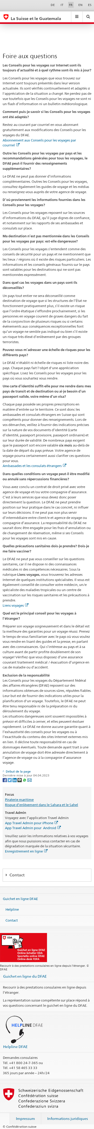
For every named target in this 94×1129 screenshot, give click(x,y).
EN (80, 5)
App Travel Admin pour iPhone (29, 823)
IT (62, 5)
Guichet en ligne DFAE (20, 899)
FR (71, 5)
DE (53, 5)
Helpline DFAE (15, 1046)
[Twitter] (10, 780)
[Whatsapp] (24, 780)
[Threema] (19, 780)
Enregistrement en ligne (24, 851)
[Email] (29, 780)
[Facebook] (5, 780)
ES (89, 5)
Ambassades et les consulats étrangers (32, 466)
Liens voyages (13, 605)
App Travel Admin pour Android (30, 828)
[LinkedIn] (15, 780)
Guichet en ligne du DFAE (25, 976)
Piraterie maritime (19, 799)
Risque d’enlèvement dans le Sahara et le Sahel (41, 805)
